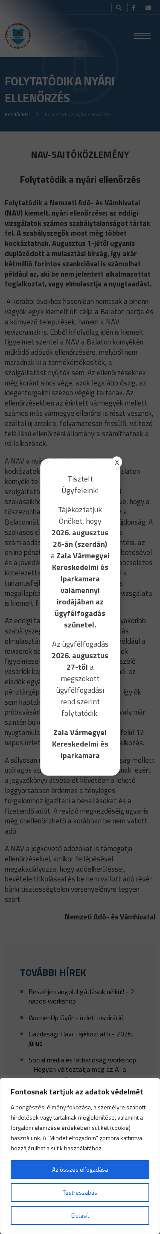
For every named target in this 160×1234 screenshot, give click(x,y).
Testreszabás (80, 1192)
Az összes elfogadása (80, 1169)
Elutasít (80, 1215)
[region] (80, 1156)
